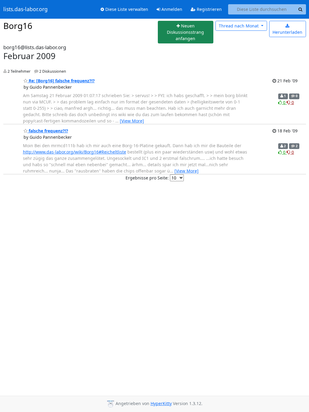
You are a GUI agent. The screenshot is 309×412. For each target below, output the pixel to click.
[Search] (300, 9)
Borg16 (17, 25)
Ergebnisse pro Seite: (147, 178)
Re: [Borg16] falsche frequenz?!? (61, 81)
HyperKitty (161, 403)
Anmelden (171, 9)
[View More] (132, 121)
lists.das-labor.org (25, 9)
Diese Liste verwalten (126, 9)
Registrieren (209, 9)
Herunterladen (287, 32)
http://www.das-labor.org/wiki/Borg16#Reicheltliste (74, 152)
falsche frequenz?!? (47, 131)
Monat (239, 26)
